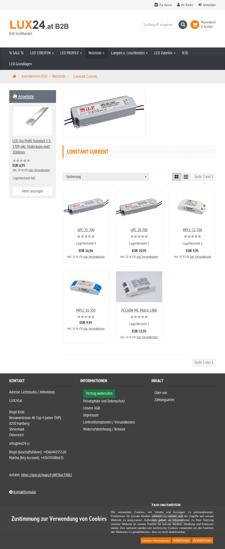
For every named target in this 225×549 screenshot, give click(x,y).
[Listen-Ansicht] (186, 177)
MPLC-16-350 (85, 310)
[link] (196, 24)
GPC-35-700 (86, 230)
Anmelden (209, 5)
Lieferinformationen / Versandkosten (109, 422)
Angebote (25, 96)
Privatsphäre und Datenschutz (104, 401)
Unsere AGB (91, 408)
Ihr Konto (187, 5)
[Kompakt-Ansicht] (176, 177)
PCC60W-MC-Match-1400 (139, 310)
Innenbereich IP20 (34, 76)
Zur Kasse (165, 5)
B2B (185, 53)
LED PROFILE (70, 53)
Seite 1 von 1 (204, 177)
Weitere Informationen (156, 540)
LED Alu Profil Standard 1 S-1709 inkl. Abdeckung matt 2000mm (32, 147)
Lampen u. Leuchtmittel (128, 53)
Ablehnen (181, 540)
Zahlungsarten (164, 400)
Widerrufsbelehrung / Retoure (104, 429)
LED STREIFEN (40, 53)
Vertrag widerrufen (99, 393)
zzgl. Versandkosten (94, 257)
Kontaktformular (24, 492)
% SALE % (16, 53)
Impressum (90, 415)
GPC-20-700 (139, 230)
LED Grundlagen (20, 64)
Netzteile (95, 53)
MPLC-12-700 (192, 230)
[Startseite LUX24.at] (41, 24)
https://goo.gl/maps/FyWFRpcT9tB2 (46, 475)
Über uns (160, 393)
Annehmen (202, 540)
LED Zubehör (163, 53)
